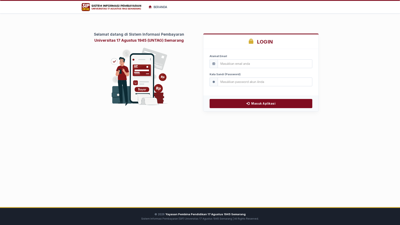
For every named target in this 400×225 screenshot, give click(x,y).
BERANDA (159, 7)
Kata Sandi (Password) (225, 74)
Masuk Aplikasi (263, 103)
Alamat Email (218, 56)
